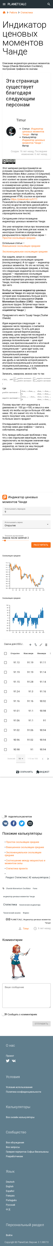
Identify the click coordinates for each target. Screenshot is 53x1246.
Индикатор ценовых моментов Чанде (33, 131)
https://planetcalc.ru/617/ (24, 199)
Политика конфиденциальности (23, 1091)
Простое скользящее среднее (18, 238)
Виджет (43, 772)
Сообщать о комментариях (22, 1014)
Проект (10, 1055)
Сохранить (24, 772)
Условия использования (19, 1087)
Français (10, 1195)
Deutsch (10, 1181)
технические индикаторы (29, 905)
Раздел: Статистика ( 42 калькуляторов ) (28, 877)
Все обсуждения (15, 1142)
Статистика (27, 12)
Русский (10, 1204)
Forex (35, 888)
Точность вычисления (14, 536)
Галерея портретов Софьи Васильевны (27, 1151)
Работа (13, 12)
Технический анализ (12, 913)
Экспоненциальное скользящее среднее (25, 251)
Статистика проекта (17, 868)
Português (11, 1200)
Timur (26, 928)
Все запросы (13, 1147)
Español (10, 1191)
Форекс (26, 913)
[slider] (15, 540)
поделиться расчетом (20, 816)
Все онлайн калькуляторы (20, 1117)
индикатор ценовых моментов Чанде (19, 897)
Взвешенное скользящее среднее (21, 246)
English (9, 1186)
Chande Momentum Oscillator (18, 888)
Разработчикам (14, 1156)
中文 (8, 1209)
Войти (9, 1235)
